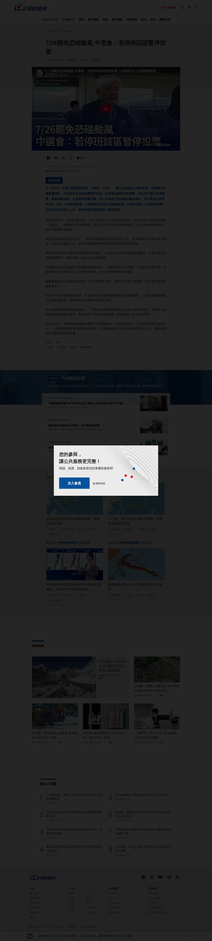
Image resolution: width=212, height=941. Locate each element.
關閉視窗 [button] (100, 483)
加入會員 (74, 483)
